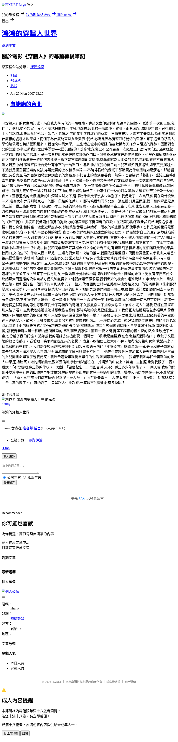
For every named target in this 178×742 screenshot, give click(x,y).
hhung (6, 404)
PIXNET (56, 681)
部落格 (15, 81)
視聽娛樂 (37, 67)
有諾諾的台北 (26, 104)
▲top (6, 448)
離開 (25, 733)
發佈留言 (9, 482)
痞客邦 (28, 428)
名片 (13, 86)
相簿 (13, 75)
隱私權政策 (113, 681)
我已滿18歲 (10, 733)
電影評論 (36, 440)
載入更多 (9, 456)
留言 (37, 428)
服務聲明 (130, 681)
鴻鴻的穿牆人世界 (29, 33)
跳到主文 (9, 45)
